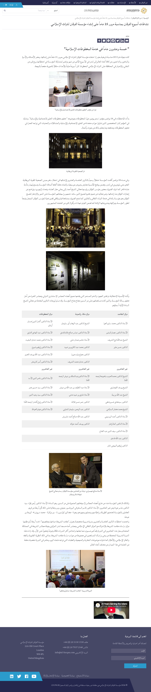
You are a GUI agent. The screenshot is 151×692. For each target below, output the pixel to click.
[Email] (127, 41)
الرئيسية (146, 18)
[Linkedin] (122, 41)
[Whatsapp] (104, 41)
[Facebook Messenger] (108, 41)
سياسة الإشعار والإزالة (51, 675)
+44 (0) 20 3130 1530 (73, 642)
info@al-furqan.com (65, 652)
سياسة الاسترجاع (83, 675)
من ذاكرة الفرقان (137, 18)
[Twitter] (118, 41)
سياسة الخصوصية (68, 675)
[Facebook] (113, 41)
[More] (99, 41)
